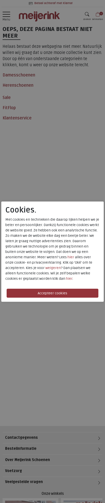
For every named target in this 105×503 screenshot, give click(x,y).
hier (71, 257)
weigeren (53, 268)
